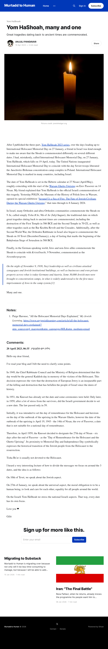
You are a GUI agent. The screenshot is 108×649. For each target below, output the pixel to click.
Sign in (82, 5)
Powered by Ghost (96, 627)
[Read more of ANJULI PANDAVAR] (10, 43)
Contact (53, 629)
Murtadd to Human (19, 5)
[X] (57, 624)
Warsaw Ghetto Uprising (62, 186)
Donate (63, 629)
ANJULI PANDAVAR (25, 41)
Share (96, 43)
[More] (54, 6)
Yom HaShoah (14, 21)
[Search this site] (74, 6)
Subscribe (96, 5)
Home (46, 5)
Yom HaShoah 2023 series (55, 144)
